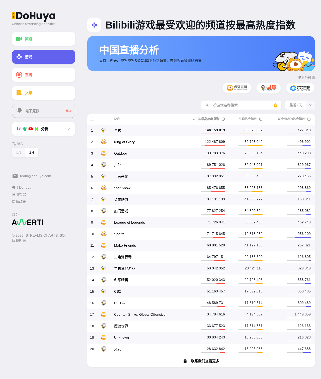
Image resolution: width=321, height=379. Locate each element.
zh (31, 152)
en (18, 152)
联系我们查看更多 (205, 361)
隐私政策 (19, 201)
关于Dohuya (21, 187)
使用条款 (19, 194)
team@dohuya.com (35, 176)
